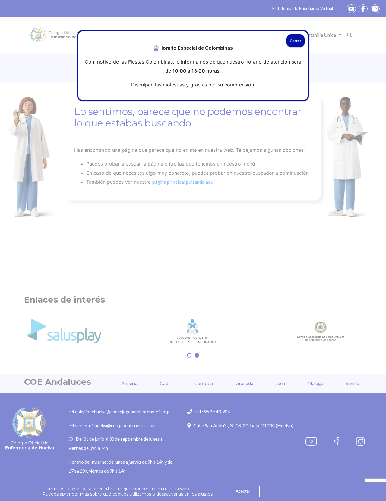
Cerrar (295, 41)
